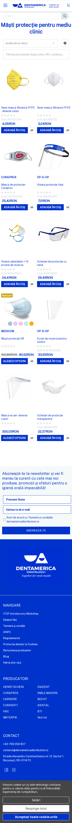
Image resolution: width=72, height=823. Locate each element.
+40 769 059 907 (14, 744)
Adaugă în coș (14, 130)
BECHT (42, 699)
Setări (36, 800)
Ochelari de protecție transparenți (50, 417)
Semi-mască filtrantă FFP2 (53, 107)
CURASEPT (10, 705)
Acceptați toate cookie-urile (36, 817)
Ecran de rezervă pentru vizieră (52, 340)
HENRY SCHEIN (13, 686)
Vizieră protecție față (50, 184)
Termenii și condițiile (40, 517)
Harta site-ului (12, 662)
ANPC (7, 632)
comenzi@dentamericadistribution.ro (25, 750)
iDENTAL (43, 705)
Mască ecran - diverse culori (14, 417)
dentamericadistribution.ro (23, 521)
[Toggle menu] (5, 5)
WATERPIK (10, 717)
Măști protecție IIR (12, 338)
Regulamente (11, 638)
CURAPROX (10, 693)
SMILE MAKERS (47, 693)
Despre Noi (10, 619)
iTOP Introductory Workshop (20, 613)
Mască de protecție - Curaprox (13, 186)
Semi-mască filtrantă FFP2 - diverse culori (18, 109)
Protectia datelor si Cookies (20, 644)
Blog (6, 656)
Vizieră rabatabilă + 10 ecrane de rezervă (14, 263)
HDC (6, 711)
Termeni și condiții (14, 625)
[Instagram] (14, 770)
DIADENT (43, 686)
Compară (32, 130)
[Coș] (68, 5)
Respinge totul (36, 808)
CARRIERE (10, 699)
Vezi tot (42, 717)
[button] (65, 43)
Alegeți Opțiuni (14, 361)
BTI (39, 711)
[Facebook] (6, 770)
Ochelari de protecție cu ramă (52, 263)
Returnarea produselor (17, 650)
